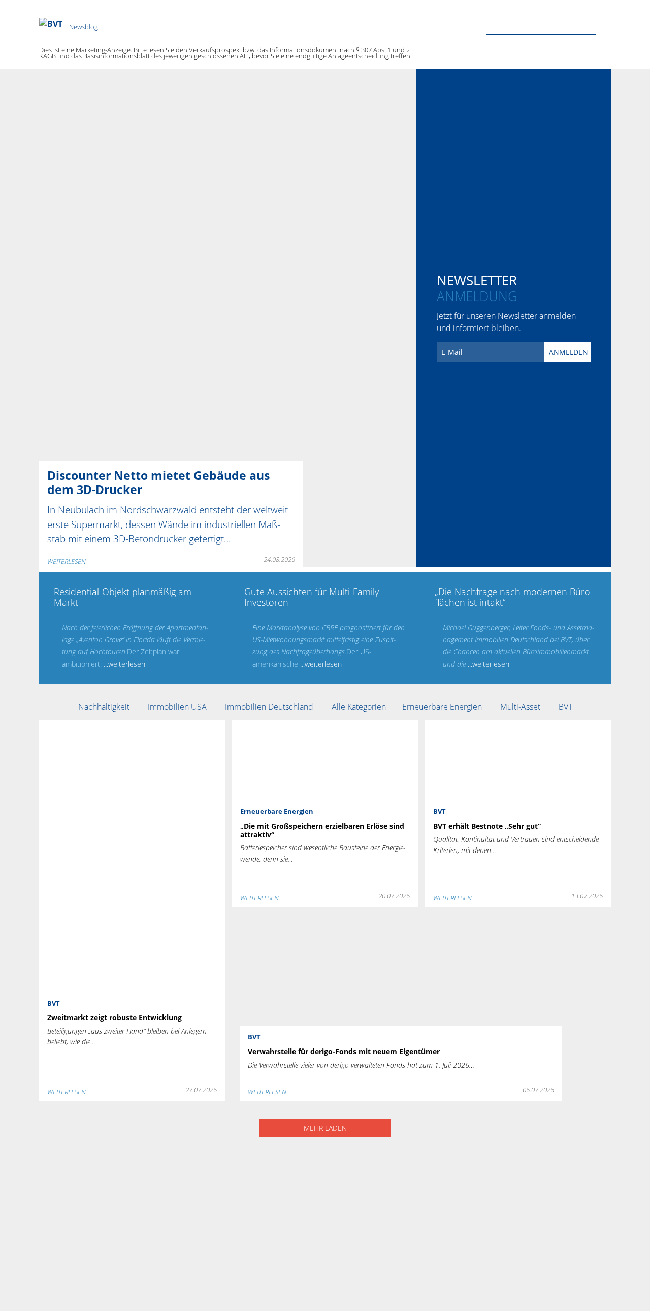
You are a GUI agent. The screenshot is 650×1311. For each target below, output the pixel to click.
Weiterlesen (66, 561)
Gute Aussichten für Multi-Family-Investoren (320, 577)
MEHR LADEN (325, 1128)
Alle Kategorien (359, 706)
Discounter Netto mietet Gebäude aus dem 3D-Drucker (150, 74)
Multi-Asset (521, 706)
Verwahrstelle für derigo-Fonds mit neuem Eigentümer (342, 920)
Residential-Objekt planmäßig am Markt (121, 577)
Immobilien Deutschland (270, 706)
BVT (565, 706)
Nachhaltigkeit (105, 706)
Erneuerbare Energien (443, 706)
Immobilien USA (178, 706)
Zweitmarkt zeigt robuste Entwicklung (116, 726)
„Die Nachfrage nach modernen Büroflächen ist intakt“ (510, 584)
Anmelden (568, 352)
